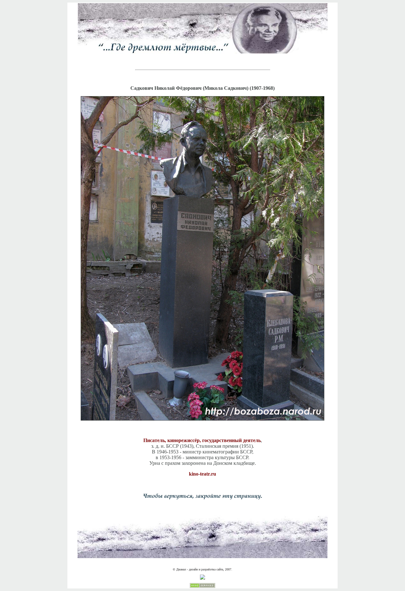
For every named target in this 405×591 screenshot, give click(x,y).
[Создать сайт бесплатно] (202, 586)
